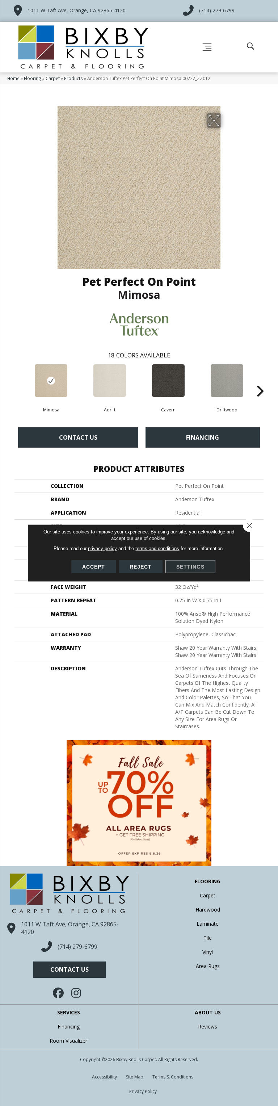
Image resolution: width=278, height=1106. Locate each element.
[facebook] (58, 993)
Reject (141, 567)
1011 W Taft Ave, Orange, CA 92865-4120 (77, 10)
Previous (18, 380)
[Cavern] (168, 381)
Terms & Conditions (172, 1077)
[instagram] (77, 993)
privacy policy (102, 548)
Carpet (53, 78)
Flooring (32, 78)
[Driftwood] (227, 381)
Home (13, 78)
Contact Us (78, 437)
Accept (93, 567)
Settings (190, 567)
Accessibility (104, 1077)
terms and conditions (157, 548)
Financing (202, 437)
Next (259, 380)
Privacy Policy (143, 1091)
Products (73, 78)
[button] (69, 970)
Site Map (134, 1077)
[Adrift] (109, 381)
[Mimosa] (51, 381)
